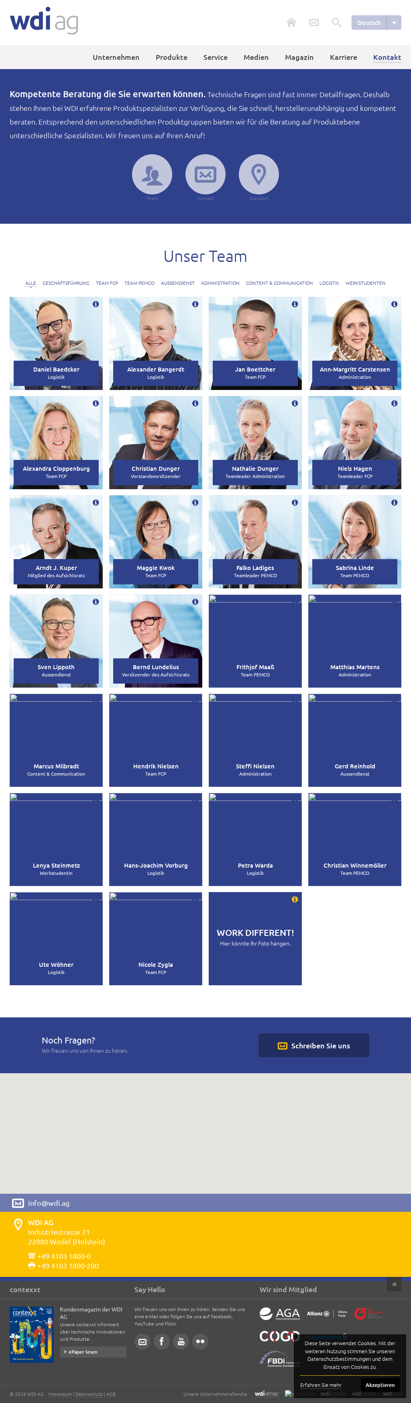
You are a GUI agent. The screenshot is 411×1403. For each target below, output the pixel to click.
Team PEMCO (139, 283)
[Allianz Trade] (327, 1320)
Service (215, 56)
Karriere (343, 56)
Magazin (299, 56)
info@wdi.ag (48, 1203)
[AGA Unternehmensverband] (280, 1320)
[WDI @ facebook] (162, 1342)
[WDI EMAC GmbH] (267, 1394)
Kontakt (205, 198)
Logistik (329, 283)
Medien (256, 56)
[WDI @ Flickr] (200, 1342)
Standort (259, 198)
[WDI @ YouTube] (181, 1342)
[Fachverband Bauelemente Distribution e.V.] (280, 1365)
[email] (142, 1342)
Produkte (171, 56)
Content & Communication (279, 283)
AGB (111, 1394)
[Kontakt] (314, 22)
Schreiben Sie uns (320, 1045)
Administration (220, 283)
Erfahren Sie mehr (321, 1385)
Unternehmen (116, 56)
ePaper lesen (83, 1351)
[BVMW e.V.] (368, 1320)
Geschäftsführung (66, 283)
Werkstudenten (366, 283)
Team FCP (107, 283)
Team (152, 198)
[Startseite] (44, 21)
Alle (30, 283)
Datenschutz (89, 1394)
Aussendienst (178, 283)
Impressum (60, 1394)
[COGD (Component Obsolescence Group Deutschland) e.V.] (280, 1342)
